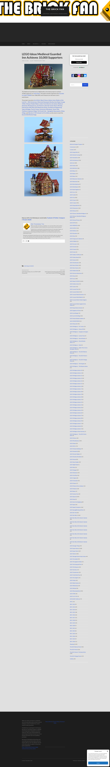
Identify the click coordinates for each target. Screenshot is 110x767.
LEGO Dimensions (74, 208)
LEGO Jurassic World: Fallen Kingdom (78, 299)
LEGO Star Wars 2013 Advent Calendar (78, 525)
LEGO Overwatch (74, 480)
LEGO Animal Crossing (75, 155)
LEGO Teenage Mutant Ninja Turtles (78, 556)
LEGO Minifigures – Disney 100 (77, 329)
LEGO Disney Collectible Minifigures (78, 213)
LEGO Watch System (74, 583)
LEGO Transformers (74, 572)
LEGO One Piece (73, 475)
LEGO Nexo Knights (74, 462)
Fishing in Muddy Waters (32, 104)
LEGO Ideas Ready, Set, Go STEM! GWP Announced (31, 272)
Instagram (62, 218)
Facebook (49, 218)
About (28, 43)
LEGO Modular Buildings (75, 448)
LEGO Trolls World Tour (75, 575)
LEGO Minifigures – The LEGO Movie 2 (78, 355)
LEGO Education (73, 233)
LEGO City (72, 197)
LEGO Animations (74, 157)
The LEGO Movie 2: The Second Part (78, 652)
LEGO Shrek (72, 499)
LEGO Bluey (72, 170)
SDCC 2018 (72, 620)
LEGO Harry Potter (74, 265)
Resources (35, 43)
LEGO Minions (73, 438)
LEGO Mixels (73, 443)
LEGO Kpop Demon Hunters (76, 307)
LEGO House (73, 276)
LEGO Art (72, 163)
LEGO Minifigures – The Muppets (77, 363)
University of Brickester (46, 109)
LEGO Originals (73, 478)
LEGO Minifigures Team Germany (77, 431)
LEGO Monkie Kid (74, 451)
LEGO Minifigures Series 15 (76, 383)
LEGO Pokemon (73, 488)
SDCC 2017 (72, 617)
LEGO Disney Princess (75, 220)
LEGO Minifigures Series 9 (75, 428)
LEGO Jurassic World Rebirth (76, 297)
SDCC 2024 (72, 636)
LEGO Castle (73, 194)
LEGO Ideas (37, 93)
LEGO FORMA (73, 241)
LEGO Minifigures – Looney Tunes (77, 335)
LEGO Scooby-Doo (74, 494)
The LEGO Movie (73, 649)
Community (72, 147)
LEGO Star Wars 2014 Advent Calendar (78, 529)
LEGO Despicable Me (74, 205)
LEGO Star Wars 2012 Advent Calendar (78, 521)
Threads (25, 219)
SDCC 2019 (72, 623)
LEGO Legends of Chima (75, 310)
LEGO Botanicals (73, 181)
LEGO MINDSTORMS (75, 321)
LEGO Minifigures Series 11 (76, 373)
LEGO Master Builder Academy (77, 318)
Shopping (72, 644)
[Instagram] (26, 241)
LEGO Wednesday (74, 585)
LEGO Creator (73, 202)
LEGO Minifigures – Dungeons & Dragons (79, 331)
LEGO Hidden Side (74, 270)
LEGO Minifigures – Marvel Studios (77, 338)
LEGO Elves (72, 236)
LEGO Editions (73, 230)
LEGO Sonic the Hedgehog (75, 502)
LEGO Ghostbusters (74, 262)
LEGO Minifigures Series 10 (76, 370)
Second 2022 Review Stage (29, 114)
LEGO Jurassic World (74, 292)
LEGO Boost (72, 176)
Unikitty (72, 658)
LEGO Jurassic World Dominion (77, 294)
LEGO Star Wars (73, 515)
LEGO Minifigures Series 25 (76, 410)
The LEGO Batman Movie (75, 646)
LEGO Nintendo (73, 472)
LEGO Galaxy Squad (74, 257)
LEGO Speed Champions (75, 507)
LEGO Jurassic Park (74, 289)
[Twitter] (25, 241)
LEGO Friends (73, 249)
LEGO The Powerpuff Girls (76, 564)
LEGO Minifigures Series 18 (76, 391)
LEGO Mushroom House (40, 107)
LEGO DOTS (72, 222)
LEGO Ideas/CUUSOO (29, 266)
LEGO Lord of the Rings (75, 315)
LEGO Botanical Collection (76, 178)
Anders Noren (81, 760)
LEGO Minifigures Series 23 (76, 404)
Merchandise (51, 43)
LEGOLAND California (75, 599)
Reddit (29, 219)
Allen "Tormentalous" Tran (37, 60)
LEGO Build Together (74, 189)
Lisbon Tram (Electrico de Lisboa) (48, 104)
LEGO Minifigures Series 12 (76, 375)
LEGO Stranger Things (75, 545)
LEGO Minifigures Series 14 (76, 381)
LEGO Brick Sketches (74, 184)
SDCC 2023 (72, 633)
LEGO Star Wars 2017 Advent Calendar (78, 537)
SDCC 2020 (72, 625)
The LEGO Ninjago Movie (75, 656)
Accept (98, 763)
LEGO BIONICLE (73, 168)
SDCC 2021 (72, 628)
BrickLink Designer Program (76, 144)
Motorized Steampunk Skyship (45, 102)
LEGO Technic (73, 553)
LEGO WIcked (73, 588)
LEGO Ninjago (73, 470)
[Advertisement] (55, 32)
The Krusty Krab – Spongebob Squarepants (48, 111)
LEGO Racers (73, 491)
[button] (107, 751)
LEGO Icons (72, 278)
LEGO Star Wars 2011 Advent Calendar (78, 517)
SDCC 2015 (72, 612)
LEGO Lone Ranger (74, 313)
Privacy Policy (56, 721)
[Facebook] (23, 241)
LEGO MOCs (73, 446)
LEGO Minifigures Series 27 (76, 415)
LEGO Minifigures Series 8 (75, 426)
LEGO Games (73, 260)
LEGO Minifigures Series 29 (76, 420)
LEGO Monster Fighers (75, 454)
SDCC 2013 (72, 607)
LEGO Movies (73, 459)
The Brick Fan (55, 9)
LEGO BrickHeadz (74, 186)
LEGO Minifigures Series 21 (76, 399)
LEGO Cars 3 (73, 192)
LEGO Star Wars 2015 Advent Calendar (78, 533)
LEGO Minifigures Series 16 (76, 386)
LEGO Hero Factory (74, 268)
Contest (71, 149)
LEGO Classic (73, 200)
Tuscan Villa (56, 109)
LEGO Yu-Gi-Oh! (73, 596)
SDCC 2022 (72, 630)
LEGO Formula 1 (73, 244)
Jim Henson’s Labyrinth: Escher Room (47, 105)
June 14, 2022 (25, 60)
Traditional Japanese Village (29, 111)
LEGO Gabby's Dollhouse (75, 254)
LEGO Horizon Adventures (76, 273)
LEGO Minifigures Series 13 (76, 378)
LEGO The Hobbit (74, 559)
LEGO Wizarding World (75, 591)
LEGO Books (72, 173)
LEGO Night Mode (74, 464)
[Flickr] (28, 241)
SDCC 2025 (72, 638)
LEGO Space (72, 504)
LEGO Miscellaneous (74, 440)
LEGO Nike (72, 467)
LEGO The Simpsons (74, 567)
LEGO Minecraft (73, 323)
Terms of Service (48, 721)
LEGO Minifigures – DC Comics (77, 326)
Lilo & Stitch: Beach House (41, 100)
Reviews (44, 43)
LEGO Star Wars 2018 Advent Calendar (78, 541)
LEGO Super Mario (74, 551)
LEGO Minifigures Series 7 (75, 423)
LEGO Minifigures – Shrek (75, 345)
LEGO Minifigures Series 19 (76, 394)
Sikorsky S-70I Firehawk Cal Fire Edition (39, 113)
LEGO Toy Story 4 (74, 569)
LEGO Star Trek (73, 512)
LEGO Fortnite (73, 246)
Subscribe (79, 62)
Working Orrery (32, 105)
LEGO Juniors (73, 286)
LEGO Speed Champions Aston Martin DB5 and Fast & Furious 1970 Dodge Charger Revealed (55, 272)
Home (23, 43)
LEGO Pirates (73, 483)
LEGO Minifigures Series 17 (76, 388)
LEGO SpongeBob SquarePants (77, 510)
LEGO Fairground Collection (76, 238)
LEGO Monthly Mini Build (75, 456)
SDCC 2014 (72, 609)
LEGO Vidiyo (73, 580)
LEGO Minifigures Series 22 (76, 402)
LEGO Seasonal (73, 496)
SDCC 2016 (72, 614)
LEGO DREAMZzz (74, 225)
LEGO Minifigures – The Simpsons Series (79, 366)
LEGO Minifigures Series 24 (76, 407)
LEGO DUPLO (73, 228)
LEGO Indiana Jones (74, 283)
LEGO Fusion (73, 252)
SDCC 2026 (72, 641)
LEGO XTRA (72, 593)
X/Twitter (55, 218)
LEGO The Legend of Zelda (76, 561)
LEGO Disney (73, 210)
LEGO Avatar (73, 165)
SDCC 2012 (72, 604)
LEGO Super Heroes (74, 548)
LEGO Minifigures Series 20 (76, 396)
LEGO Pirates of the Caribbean (76, 486)
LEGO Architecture (74, 160)
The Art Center (35, 109)
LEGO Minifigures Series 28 (76, 418)
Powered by (75, 67)
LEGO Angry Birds (74, 152)
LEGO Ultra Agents (74, 577)
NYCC (71, 601)
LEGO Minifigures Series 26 (76, 412)
